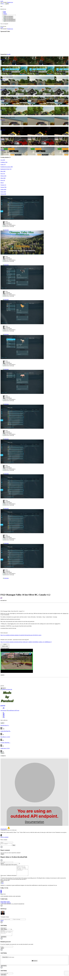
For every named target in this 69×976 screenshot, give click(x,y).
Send (2, 881)
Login (2, 1)
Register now (10, 2)
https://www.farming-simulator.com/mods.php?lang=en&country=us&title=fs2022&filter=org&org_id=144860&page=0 (26, 641)
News (3, 173)
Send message (4, 710)
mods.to (3, 688)
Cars (3, 160)
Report (2, 854)
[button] (3, 712)
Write (14, 845)
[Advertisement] (13, 42)
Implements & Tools (6, 169)
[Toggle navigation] (7, 3)
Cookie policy (4, 902)
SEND (2, 948)
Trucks (3, 191)
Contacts (5, 13)
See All (8, 54)
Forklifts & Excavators (7, 166)
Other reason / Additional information (8, 875)
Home (4, 11)
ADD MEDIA (3, 936)
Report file (9, 689)
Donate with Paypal (15, 710)
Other (3, 178)
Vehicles (3, 194)
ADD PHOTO (3, 965)
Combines (4, 162)
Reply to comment (4, 837)
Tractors (3, 187)
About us (9, 902)
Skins (2, 182)
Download (3, 59)
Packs (3, 180)
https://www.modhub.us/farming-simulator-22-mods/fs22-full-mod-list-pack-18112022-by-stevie (21, 635)
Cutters (3, 164)
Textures (3, 184)
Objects (3, 175)
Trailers (3, 189)
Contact (8, 901)
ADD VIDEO (3, 974)
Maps (3, 171)
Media (4, 12)
